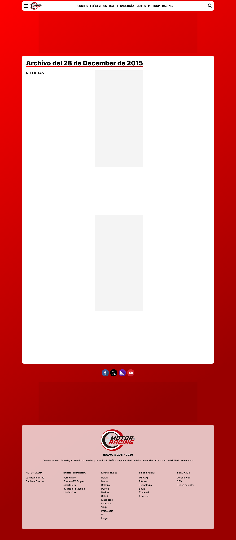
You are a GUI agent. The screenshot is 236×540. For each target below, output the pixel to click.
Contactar (160, 460)
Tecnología (145, 484)
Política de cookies (143, 460)
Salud (104, 496)
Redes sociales (185, 484)
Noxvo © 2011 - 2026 (118, 454)
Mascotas (107, 499)
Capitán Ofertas (35, 481)
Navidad (106, 503)
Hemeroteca (187, 460)
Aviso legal (66, 460)
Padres (105, 492)
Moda (104, 481)
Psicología (107, 510)
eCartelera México (74, 488)
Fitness (143, 481)
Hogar (104, 518)
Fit (102, 514)
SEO (179, 481)
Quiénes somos (51, 460)
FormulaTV (69, 477)
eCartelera (69, 484)
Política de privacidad (120, 460)
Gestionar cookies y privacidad (90, 460)
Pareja (105, 488)
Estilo (142, 488)
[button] (26, 6)
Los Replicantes (35, 477)
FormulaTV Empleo (74, 481)
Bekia (104, 477)
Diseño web (183, 477)
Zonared (144, 492)
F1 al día (144, 496)
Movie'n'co (69, 492)
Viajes (105, 507)
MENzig (143, 477)
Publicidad (173, 460)
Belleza (105, 484)
